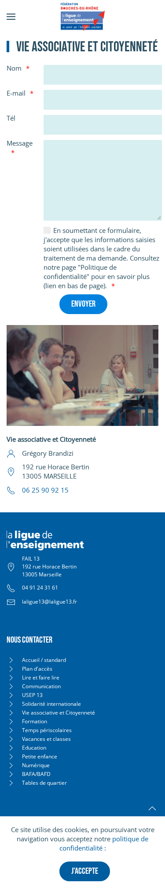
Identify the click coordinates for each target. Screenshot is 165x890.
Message (20, 143)
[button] (11, 16)
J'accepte (84, 871)
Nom (14, 68)
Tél (11, 118)
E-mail (16, 93)
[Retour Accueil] (82, 16)
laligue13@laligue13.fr (49, 601)
